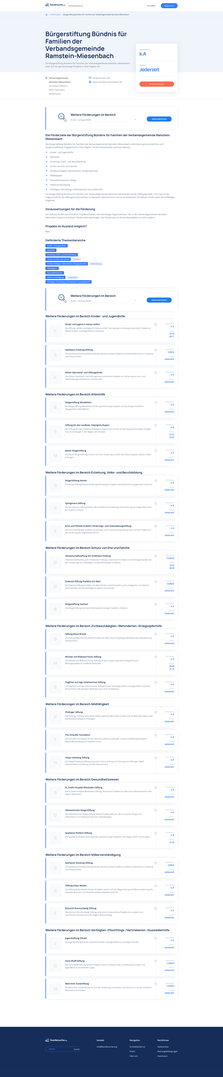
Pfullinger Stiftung (74, 712)
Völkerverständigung (55, 277)
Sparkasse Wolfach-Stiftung (78, 832)
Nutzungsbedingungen (167, 1051)
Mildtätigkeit (52, 268)
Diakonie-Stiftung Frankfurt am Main (83, 581)
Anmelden (151, 6)
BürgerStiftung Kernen (76, 480)
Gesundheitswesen (54, 273)
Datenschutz (163, 1046)
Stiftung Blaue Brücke (75, 634)
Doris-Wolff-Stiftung (75, 960)
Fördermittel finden (159, 119)
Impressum (162, 1056)
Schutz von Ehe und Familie (58, 259)
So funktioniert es (76, 6)
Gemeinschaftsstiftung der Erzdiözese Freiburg (88, 555)
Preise (132, 1051)
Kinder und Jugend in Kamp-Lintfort (82, 324)
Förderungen (55, 14)
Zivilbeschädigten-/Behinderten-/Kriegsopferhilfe (66, 264)
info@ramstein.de (101, 78)
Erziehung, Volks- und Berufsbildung (61, 255)
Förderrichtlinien (156, 84)
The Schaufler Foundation (77, 734)
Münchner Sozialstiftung (77, 983)
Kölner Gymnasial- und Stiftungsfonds (83, 372)
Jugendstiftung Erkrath (76, 938)
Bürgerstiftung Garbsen (76, 604)
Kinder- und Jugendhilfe (56, 245)
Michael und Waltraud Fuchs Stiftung (83, 656)
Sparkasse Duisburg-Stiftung (79, 349)
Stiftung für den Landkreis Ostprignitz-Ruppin (87, 425)
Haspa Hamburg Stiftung (77, 757)
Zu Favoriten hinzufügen (156, 324)
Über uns (134, 1056)
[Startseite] (56, 5)
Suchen (75, 1049)
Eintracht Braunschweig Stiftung (80, 908)
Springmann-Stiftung (75, 503)
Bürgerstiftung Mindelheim (78, 402)
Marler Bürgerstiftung (75, 450)
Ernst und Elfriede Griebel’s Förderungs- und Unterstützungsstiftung (98, 526)
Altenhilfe (51, 250)
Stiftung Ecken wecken (76, 885)
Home (46, 14)
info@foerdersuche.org (107, 1046)
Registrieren (169, 6)
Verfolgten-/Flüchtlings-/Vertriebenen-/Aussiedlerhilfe (68, 282)
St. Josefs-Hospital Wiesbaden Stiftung (83, 787)
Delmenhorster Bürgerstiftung (80, 810)
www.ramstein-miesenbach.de (107, 82)
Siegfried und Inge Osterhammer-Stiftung (85, 682)
